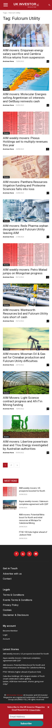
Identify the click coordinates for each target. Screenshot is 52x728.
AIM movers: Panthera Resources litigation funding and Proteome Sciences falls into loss (25, 185)
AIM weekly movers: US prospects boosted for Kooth (26, 653)
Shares (6, 45)
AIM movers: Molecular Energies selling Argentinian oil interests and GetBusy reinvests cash (24, 97)
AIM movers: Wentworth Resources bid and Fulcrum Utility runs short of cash (25, 313)
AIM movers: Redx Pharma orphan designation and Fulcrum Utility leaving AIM (25, 229)
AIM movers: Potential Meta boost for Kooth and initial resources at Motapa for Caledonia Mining (24, 666)
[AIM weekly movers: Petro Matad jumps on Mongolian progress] (26, 254)
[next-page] (17, 465)
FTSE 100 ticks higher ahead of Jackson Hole (22, 672)
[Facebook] (16, 553)
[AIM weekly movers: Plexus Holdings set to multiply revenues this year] (26, 123)
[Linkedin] (22, 553)
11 (48, 149)
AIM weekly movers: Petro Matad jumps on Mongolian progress (25, 271)
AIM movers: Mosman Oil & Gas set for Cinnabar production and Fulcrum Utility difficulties (24, 357)
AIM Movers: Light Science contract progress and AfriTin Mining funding (22, 401)
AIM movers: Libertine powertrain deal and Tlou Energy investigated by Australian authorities (25, 445)
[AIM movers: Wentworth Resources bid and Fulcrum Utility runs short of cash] (26, 295)
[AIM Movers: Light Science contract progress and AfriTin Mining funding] (26, 382)
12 (48, 277)
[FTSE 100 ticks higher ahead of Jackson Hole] (10, 535)
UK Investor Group (14, 695)
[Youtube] (35, 553)
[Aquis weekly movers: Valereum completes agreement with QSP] (10, 505)
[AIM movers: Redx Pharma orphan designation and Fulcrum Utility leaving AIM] (26, 210)
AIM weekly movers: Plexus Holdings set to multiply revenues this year (25, 141)
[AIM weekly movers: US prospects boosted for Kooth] (10, 491)
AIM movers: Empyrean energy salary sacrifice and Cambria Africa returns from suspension (23, 54)
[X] (29, 553)
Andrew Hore (8, 61)
